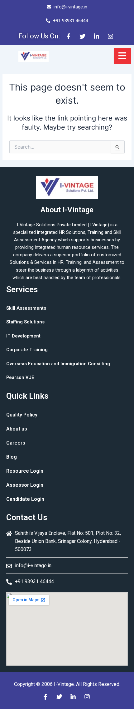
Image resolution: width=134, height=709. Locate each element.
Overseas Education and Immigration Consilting (58, 364)
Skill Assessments (26, 308)
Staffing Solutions (25, 322)
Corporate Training (27, 349)
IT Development (23, 336)
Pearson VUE (20, 377)
